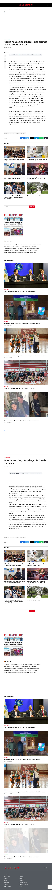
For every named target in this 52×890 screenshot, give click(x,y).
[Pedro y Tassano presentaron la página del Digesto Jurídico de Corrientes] (14, 152)
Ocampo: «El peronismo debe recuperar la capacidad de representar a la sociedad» (21, 248)
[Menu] (5, 5)
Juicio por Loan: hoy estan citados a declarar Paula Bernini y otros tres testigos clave (36, 178)
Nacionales (6, 289)
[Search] (47, 5)
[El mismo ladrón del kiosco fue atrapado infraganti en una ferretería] (26, 404)
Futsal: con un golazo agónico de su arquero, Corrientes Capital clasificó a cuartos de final (13, 197)
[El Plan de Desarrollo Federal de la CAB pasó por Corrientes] (26, 372)
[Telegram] (5, 64)
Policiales (6, 321)
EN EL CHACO (8, 241)
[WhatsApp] (5, 67)
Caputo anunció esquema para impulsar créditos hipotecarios (19, 291)
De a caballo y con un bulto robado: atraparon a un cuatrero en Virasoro (22, 323)
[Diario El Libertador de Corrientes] (26, 5)
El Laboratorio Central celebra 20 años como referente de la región (37, 160)
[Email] (5, 61)
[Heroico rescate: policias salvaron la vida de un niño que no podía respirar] (14, 169)
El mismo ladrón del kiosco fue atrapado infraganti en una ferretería (21, 420)
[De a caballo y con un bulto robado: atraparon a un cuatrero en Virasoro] (26, 307)
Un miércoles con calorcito (34, 195)
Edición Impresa (7, 457)
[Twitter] (5, 58)
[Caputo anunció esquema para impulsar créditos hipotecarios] (26, 275)
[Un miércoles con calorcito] (37, 188)
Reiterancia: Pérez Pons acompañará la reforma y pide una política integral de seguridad (22, 244)
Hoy (13, 133)
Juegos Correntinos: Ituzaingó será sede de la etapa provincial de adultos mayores (25, 356)
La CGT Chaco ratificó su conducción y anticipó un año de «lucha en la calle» (20, 246)
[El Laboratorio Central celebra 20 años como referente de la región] (37, 152)
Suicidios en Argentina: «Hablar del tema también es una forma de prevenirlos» (20, 250)
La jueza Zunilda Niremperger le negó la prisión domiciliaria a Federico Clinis (20, 252)
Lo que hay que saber (20, 133)
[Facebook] (5, 56)
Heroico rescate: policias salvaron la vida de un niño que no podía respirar (14, 177)
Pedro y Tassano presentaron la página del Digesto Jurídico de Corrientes (14, 160)
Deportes (6, 354)
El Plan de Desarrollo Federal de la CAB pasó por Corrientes (19, 388)
